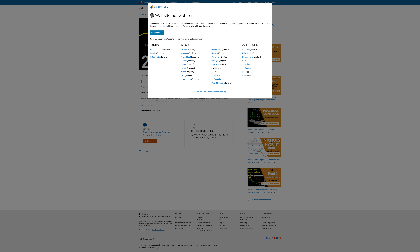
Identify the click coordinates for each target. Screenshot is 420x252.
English (217, 75)
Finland (183, 64)
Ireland (183, 72)
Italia (182, 75)
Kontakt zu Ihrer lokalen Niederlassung (210, 92)
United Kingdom (218, 83)
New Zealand (247, 57)
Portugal (215, 61)
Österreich (215, 57)
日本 (244, 72)
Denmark (184, 53)
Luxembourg (185, 79)
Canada (153, 53)
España (183, 61)
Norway (214, 53)
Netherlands (216, 49)
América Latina (156, 49)
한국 (244, 75)
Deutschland (185, 57)
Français (217, 79)
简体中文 (248, 64)
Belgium (183, 49)
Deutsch (217, 72)
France (183, 68)
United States (155, 57)
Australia (246, 49)
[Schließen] (269, 7)
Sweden (214, 64)
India (244, 53)
